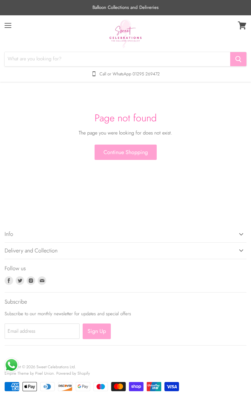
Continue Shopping (125, 152)
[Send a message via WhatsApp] (11, 365)
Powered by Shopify (73, 373)
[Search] (238, 59)
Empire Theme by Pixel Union (29, 373)
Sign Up (97, 331)
